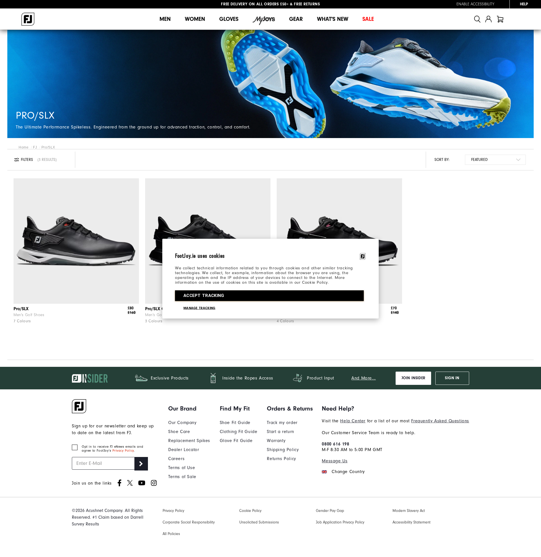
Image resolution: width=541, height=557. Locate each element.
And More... (363, 378)
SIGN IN (452, 378)
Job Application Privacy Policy (340, 522)
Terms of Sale (182, 476)
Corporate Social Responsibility (189, 522)
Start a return (280, 431)
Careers (176, 458)
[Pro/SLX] (76, 241)
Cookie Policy (250, 510)
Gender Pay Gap (330, 510)
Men (165, 19)
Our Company (182, 422)
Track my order (282, 422)
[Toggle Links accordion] (189, 408)
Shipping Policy (283, 449)
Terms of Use (181, 467)
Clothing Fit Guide (239, 431)
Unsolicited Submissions (259, 522)
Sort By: (441, 159)
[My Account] (488, 19)
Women (195, 19)
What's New (332, 19)
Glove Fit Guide (236, 440)
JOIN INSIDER (413, 378)
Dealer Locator (183, 449)
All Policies (171, 533)
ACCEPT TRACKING (203, 295)
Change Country (348, 471)
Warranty (276, 440)
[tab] (500, 19)
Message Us (334, 460)
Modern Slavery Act (409, 510)
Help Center (352, 420)
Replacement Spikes (189, 440)
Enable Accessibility (475, 4)
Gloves (228, 19)
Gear (296, 19)
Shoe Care (179, 431)
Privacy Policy (123, 450)
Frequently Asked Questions (440, 420)
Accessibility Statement (412, 522)
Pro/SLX (21, 308)
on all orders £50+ (255, 4)
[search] (477, 19)
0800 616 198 (335, 444)
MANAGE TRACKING (199, 308)
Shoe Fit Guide (235, 422)
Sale (368, 19)
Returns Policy (281, 458)
